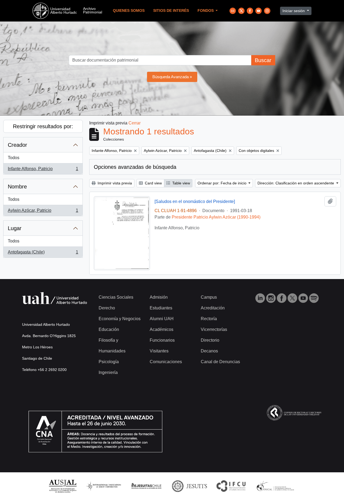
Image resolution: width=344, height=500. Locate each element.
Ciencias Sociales (116, 297)
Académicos (161, 329)
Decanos (209, 351)
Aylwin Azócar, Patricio (43, 212)
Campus (209, 297)
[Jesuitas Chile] (146, 486)
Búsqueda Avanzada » (172, 76)
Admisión (159, 297)
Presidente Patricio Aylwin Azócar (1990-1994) (216, 217)
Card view (153, 183)
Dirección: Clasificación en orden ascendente (296, 183)
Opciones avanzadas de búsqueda (135, 167)
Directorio (210, 340)
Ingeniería (108, 372)
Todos (13, 157)
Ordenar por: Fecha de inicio (223, 183)
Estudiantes (161, 308)
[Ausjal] (62, 486)
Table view (180, 183)
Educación (109, 329)
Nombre (17, 187)
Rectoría (209, 318)
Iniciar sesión (294, 11)
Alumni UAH (162, 318)
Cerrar (134, 123)
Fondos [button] (206, 11)
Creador (17, 145)
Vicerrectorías (214, 329)
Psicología (109, 361)
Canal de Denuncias (220, 361)
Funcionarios (162, 340)
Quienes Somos (129, 11)
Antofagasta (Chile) (43, 254)
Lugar (15, 228)
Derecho (107, 308)
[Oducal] (276, 486)
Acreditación (213, 308)
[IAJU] (103, 486)
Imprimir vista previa (114, 183)
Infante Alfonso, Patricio (43, 170)
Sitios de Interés (171, 11)
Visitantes (159, 351)
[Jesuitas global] (189, 486)
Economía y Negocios (120, 318)
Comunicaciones (166, 361)
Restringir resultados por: (43, 126)
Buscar (263, 60)
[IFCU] (231, 486)
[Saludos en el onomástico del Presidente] (195, 201)
